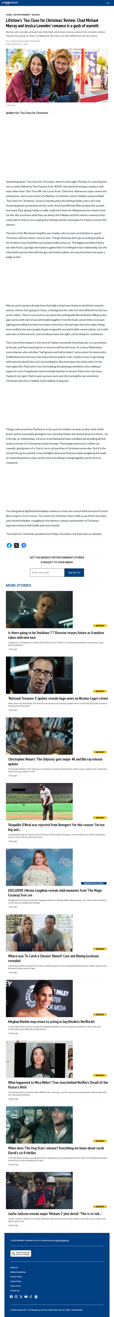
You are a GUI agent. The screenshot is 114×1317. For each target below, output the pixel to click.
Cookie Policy (15, 1281)
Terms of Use (15, 1286)
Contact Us (14, 1291)
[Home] (9, 3)
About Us (14, 1267)
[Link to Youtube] (25, 1296)
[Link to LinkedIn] (36, 1297)
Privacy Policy (16, 1277)
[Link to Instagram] (16, 1296)
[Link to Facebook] (11, 1296)
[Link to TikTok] (30, 1297)
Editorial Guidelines (18, 1272)
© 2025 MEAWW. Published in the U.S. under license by (32, 1240)
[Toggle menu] (109, 3)
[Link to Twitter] (21, 1296)
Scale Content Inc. (62, 1240)
